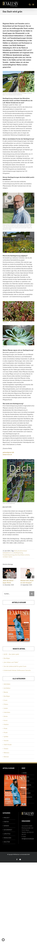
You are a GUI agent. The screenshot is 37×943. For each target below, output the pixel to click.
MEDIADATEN (27, 785)
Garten (6, 708)
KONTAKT (26, 789)
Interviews (7, 712)
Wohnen (6, 757)
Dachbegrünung (18, 553)
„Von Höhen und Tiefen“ (11, 662)
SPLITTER (7, 842)
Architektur (7, 688)
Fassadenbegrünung (8, 555)
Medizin (6, 724)
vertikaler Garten (7, 557)
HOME (25, 773)
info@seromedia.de (28, 839)
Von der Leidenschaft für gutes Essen (15, 666)
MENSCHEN (7, 838)
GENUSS (6, 826)
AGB (24, 801)
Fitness (6, 704)
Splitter (6, 736)
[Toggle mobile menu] (33, 4)
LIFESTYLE (7, 834)
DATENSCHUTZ (27, 797)
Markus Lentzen (24, 555)
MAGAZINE (26, 781)
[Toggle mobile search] (30, 4)
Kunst (5, 720)
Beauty (6, 692)
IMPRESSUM (27, 793)
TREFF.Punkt (7, 744)
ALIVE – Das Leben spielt (11, 654)
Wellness (6, 753)
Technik (6, 740)
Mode (5, 728)
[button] (4, 577)
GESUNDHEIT (8, 830)
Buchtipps (7, 658)
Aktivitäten (7, 684)
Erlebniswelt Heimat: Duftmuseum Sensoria (17, 670)
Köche (6, 716)
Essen (5, 700)
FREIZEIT (7, 817)
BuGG (16, 551)
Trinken (6, 748)
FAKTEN (6, 822)
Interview (17, 555)
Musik (5, 732)
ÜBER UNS (26, 777)
